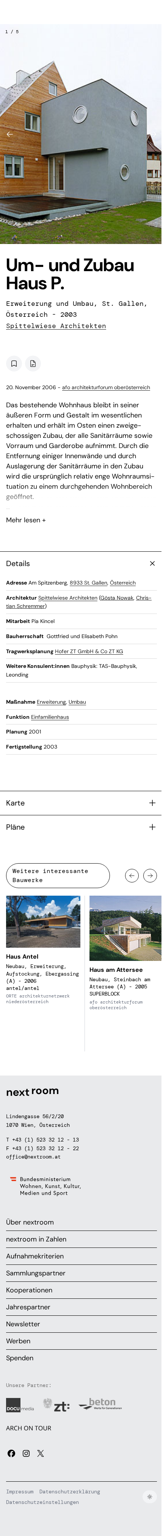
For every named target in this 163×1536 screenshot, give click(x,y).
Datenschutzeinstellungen (42, 1502)
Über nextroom (30, 1222)
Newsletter (23, 1324)
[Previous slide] (10, 134)
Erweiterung (51, 701)
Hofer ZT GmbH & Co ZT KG (89, 651)
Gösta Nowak (116, 597)
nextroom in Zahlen (36, 1239)
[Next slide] (153, 134)
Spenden (19, 1358)
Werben (18, 1341)
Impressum (19, 1491)
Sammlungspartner (36, 1273)
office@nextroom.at (33, 1156)
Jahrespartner (28, 1307)
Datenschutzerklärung (69, 1491)
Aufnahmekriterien (35, 1256)
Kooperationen (29, 1290)
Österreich (123, 582)
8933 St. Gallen (88, 582)
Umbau (77, 701)
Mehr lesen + (81, 500)
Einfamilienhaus (50, 717)
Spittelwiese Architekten (56, 325)
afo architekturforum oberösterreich (106, 387)
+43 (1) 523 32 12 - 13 (45, 1139)
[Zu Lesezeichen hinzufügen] (14, 363)
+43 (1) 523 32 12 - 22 (45, 1148)
